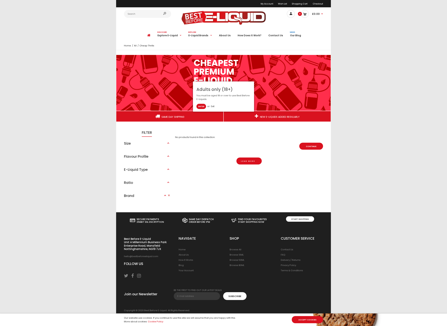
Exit (212, 106)
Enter (201, 106)
